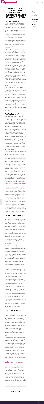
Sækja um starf (34, 15)
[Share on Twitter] (8, 394)
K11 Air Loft (34, 11)
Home (33, 9)
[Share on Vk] (20, 394)
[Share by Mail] (25, 394)
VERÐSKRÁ (34, 16)
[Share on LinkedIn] (15, 394)
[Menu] (37, 2)
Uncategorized (34, 21)
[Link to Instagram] (42, 2)
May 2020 (33, 27)
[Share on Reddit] (22, 394)
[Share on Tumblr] (18, 394)
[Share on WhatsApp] (11, 394)
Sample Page (34, 14)
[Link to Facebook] (41, 2)
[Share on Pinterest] (13, 394)
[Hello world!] (1, 202)
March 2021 (34, 26)
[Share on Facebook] (6, 394)
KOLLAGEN (34, 12)
